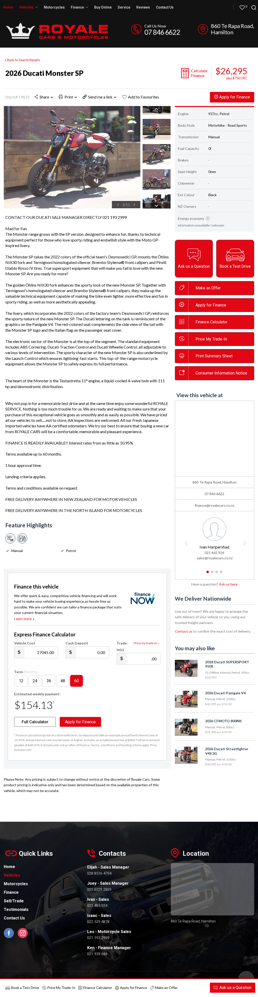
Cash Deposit (77, 643)
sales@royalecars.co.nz (215, 558)
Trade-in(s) (122, 646)
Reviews (143, 7)
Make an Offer (208, 288)
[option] (72, 157)
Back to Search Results (23, 60)
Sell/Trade (14, 901)
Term (26, 672)
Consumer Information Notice (221, 373)
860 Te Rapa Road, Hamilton (232, 29)
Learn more (23, 618)
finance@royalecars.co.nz (214, 505)
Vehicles (26, 7)
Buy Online (103, 7)
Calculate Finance (199, 73)
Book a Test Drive (25, 987)
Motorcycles (54, 7)
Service (124, 7)
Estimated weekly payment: (37, 694)
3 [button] (217, 574)
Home (8, 7)
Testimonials (16, 909)
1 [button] (208, 574)
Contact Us (165, 7)
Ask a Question (235, 987)
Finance (11, 892)
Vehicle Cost (24, 643)
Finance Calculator (212, 322)
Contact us (183, 631)
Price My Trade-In (61, 987)
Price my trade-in (145, 643)
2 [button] (212, 574)
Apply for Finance (133, 987)
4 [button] (221, 574)
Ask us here (228, 584)
